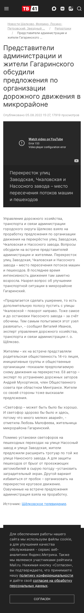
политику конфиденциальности (46, 575)
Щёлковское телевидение (44, 504)
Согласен (42, 599)
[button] (6, 8)
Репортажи (63, 28)
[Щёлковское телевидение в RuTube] (70, 8)
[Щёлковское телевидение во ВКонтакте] (62, 8)
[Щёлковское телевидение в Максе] (54, 8)
